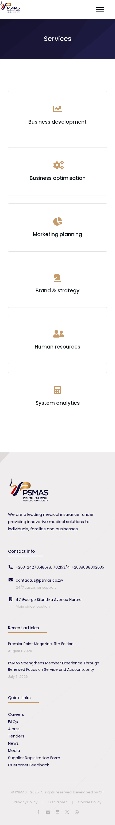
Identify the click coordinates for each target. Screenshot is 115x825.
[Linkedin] (57, 812)
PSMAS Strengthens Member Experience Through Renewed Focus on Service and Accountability (53, 666)
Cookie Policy (89, 802)
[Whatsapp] (77, 812)
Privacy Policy (25, 802)
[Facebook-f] (38, 812)
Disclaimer (57, 802)
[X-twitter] (67, 812)
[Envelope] (48, 812)
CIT (101, 792)
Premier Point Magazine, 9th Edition (41, 643)
